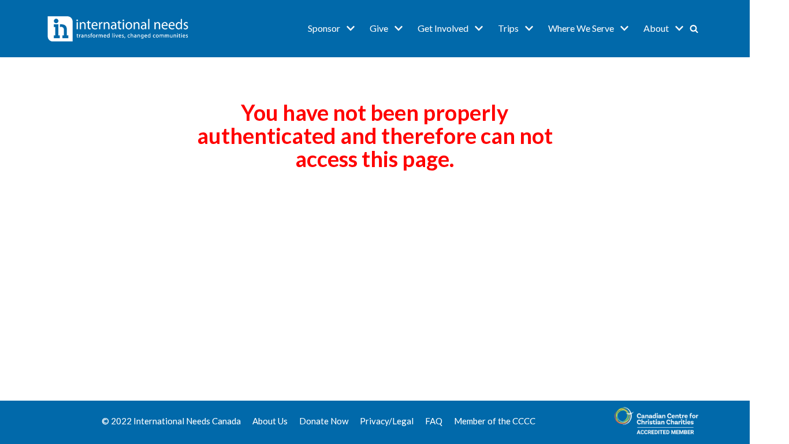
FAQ (433, 421)
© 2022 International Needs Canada (171, 421)
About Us (270, 421)
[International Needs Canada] (118, 28)
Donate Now (323, 421)
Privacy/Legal (387, 421)
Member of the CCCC (494, 421)
